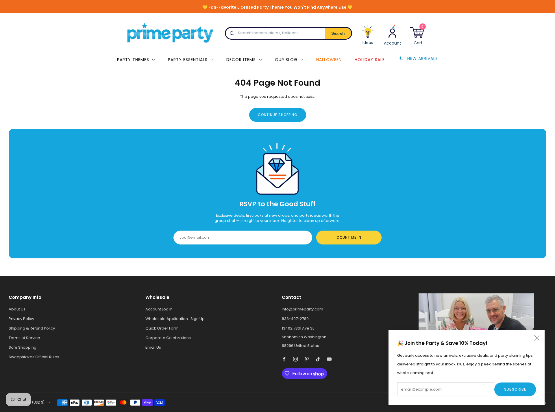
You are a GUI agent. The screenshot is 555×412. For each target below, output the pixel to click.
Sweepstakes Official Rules (34, 357)
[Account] (392, 34)
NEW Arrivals (422, 58)
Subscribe (515, 389)
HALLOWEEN (329, 59)
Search (338, 33)
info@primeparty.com (302, 309)
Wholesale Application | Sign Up (175, 318)
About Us (17, 309)
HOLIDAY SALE (370, 59)
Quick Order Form (162, 328)
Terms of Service (24, 338)
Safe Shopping (22, 347)
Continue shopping (277, 114)
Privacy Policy (21, 318)
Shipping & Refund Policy (32, 328)
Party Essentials (188, 59)
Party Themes (133, 59)
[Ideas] (368, 37)
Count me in (348, 237)
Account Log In (159, 309)
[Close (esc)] (537, 338)
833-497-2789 (295, 318)
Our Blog (286, 59)
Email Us (153, 347)
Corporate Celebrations (168, 338)
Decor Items (241, 59)
